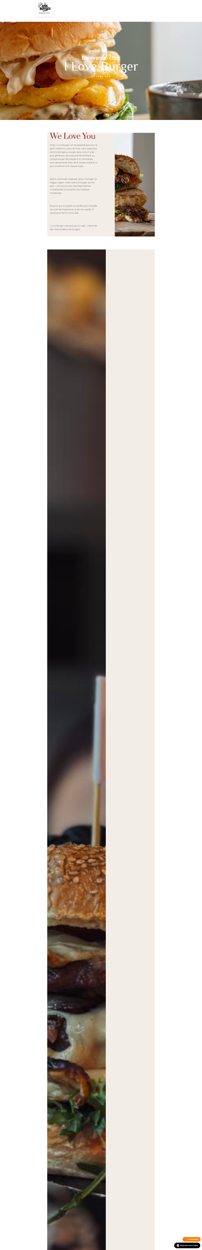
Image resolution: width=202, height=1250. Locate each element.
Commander (193, 1239)
